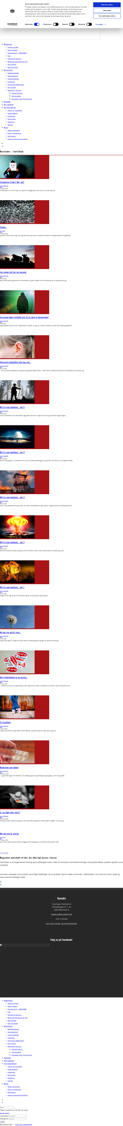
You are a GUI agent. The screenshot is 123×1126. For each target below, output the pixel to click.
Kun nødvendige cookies (107, 16)
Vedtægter (11, 122)
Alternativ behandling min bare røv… (15, 362)
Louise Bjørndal (4, 186)
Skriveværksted (13, 76)
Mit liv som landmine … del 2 (12, 542)
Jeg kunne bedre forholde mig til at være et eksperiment (24, 317)
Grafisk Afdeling (13, 79)
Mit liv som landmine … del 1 (12, 587)
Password (4, 1119)
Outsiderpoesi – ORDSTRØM (17, 53)
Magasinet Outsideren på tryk (17, 62)
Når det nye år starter (9, 833)
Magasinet (8, 44)
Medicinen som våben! (9, 767)
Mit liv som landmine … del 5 (12, 407)
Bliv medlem (9, 104)
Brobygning (11, 116)
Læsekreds (11, 82)
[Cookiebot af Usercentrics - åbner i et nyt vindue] (12, 24)
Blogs (6, 127)
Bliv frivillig (12, 87)
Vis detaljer (99, 24)
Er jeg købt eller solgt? (10, 812)
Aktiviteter (8, 70)
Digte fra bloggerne (14, 133)
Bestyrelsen (12, 119)
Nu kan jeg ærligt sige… (10, 632)
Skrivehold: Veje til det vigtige (22, 99)
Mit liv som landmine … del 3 (12, 497)
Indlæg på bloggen (14, 130)
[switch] (56, 24)
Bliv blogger (12, 136)
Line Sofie (2, 231)
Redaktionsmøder (13, 73)
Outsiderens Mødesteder (16, 85)
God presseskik (13, 67)
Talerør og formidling (15, 110)
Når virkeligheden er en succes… (14, 677)
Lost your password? (23, 1124)
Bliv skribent (12, 64)
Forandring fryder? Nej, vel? (12, 182)
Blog (1, 187)
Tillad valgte (107, 10)
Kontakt (10, 125)
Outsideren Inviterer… (15, 59)
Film (9, 56)
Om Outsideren (10, 107)
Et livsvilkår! (5, 722)
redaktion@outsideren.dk (61, 914)
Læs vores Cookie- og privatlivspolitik (61, 923)
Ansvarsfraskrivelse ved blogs (18, 139)
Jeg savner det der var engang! (13, 272)
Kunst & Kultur (12, 50)
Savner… (3, 227)
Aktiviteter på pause (14, 90)
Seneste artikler (13, 47)
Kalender (7, 102)
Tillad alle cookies (107, 5)
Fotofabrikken (16, 96)
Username (4, 1116)
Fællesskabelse (13, 113)
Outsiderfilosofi (17, 93)
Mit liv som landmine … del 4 (12, 452)
